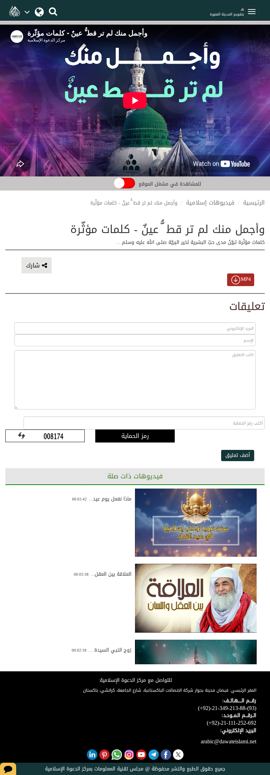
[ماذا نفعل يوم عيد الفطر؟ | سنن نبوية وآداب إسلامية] (196, 523)
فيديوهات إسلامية (210, 202)
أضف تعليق (237, 455)
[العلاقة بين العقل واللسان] (196, 598)
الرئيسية (254, 202)
